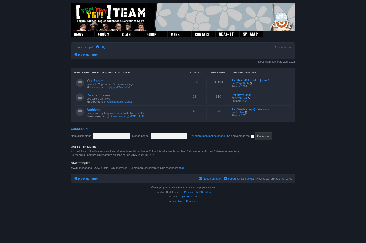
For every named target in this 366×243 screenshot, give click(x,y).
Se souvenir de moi (239, 135)
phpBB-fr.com (189, 196)
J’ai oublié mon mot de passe (207, 135)
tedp (182, 167)
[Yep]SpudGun (114, 87)
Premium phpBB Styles (197, 192)
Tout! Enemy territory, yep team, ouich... (103, 72)
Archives (93, 110)
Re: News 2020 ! (242, 94)
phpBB (172, 187)
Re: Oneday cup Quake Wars (250, 109)
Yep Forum (95, 81)
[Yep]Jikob (242, 83)
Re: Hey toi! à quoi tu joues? (250, 80)
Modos (128, 87)
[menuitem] (100, 47)
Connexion (79, 128)
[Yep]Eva (241, 97)
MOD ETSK (137, 116)
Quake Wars (117, 116)
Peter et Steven (98, 95)
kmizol (240, 112)
